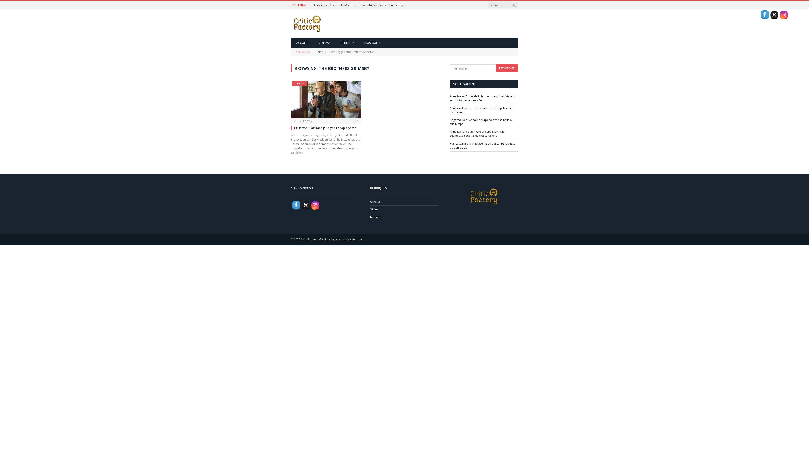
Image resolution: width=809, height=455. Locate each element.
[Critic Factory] (307, 23)
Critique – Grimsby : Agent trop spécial (326, 128)
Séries (345, 43)
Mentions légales (330, 239)
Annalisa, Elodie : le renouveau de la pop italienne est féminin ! (356, 5)
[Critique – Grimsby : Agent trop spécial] (326, 99)
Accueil (302, 43)
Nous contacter (352, 239)
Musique (371, 43)
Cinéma (324, 43)
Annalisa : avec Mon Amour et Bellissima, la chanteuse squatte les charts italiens (477, 134)
